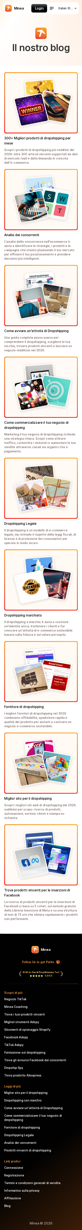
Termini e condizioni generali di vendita (32, 1183)
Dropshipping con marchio (22, 1100)
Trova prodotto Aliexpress (22, 1075)
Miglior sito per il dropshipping (26, 1092)
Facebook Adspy (16, 1037)
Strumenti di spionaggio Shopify (27, 1029)
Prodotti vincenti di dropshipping (27, 1150)
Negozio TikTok (15, 999)
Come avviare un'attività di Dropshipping (33, 1108)
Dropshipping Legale (19, 1135)
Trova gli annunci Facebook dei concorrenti (35, 1060)
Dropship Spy (13, 1067)
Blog (7, 1206)
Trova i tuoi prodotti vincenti (24, 1014)
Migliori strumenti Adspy (21, 1022)
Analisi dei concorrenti (20, 1142)
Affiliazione (12, 1198)
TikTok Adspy (14, 1045)
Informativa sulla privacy (22, 1190)
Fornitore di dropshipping (22, 1127)
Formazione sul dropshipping (24, 1052)
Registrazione (14, 1175)
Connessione (13, 1167)
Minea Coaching (16, 1006)
